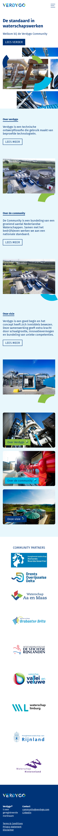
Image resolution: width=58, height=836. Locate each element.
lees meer (12, 141)
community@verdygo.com (35, 809)
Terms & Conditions (13, 823)
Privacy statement (12, 826)
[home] (14, 6)
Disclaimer (8, 830)
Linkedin (26, 812)
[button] (53, 5)
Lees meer (12, 242)
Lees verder (14, 42)
